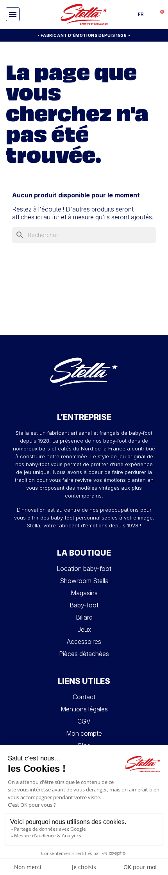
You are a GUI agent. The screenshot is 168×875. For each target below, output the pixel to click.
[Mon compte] (150, 14)
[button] (13, 14)
